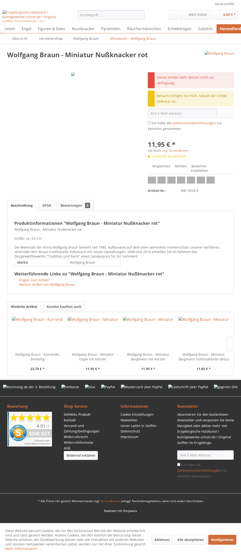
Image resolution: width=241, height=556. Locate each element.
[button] (152, 180)
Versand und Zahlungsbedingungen (82, 428)
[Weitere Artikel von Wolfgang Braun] (219, 59)
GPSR (46, 205)
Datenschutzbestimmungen (194, 123)
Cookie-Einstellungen (137, 414)
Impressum (129, 437)
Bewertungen (74, 205)
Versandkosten (110, 501)
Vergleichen (161, 166)
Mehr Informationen (21, 548)
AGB (67, 448)
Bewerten (199, 166)
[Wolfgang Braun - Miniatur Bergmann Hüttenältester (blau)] (203, 333)
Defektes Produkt (77, 414)
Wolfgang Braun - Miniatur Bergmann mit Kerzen (148, 356)
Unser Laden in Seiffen (138, 425)
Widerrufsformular (78, 442)
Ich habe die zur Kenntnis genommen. (202, 470)
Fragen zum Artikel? (34, 280)
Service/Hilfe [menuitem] (224, 4)
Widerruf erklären (80, 455)
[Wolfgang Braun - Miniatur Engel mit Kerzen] (93, 333)
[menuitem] (111, 15)
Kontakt (70, 420)
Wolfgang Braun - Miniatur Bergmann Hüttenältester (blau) (204, 356)
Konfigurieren (222, 539)
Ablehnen (162, 539)
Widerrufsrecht (76, 437)
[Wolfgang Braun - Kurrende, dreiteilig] (37, 333)
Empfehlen (199, 170)
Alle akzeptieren (190, 539)
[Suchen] (140, 15)
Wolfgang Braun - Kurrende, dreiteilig (37, 356)
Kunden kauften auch (64, 306)
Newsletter (129, 420)
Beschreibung (22, 205)
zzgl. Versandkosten (175, 151)
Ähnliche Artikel (24, 306)
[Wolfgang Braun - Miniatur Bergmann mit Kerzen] (148, 333)
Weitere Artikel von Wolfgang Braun (46, 284)
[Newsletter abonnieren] (228, 455)
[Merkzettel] (173, 15)
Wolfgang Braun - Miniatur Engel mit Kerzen (93, 356)
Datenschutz (130, 431)
